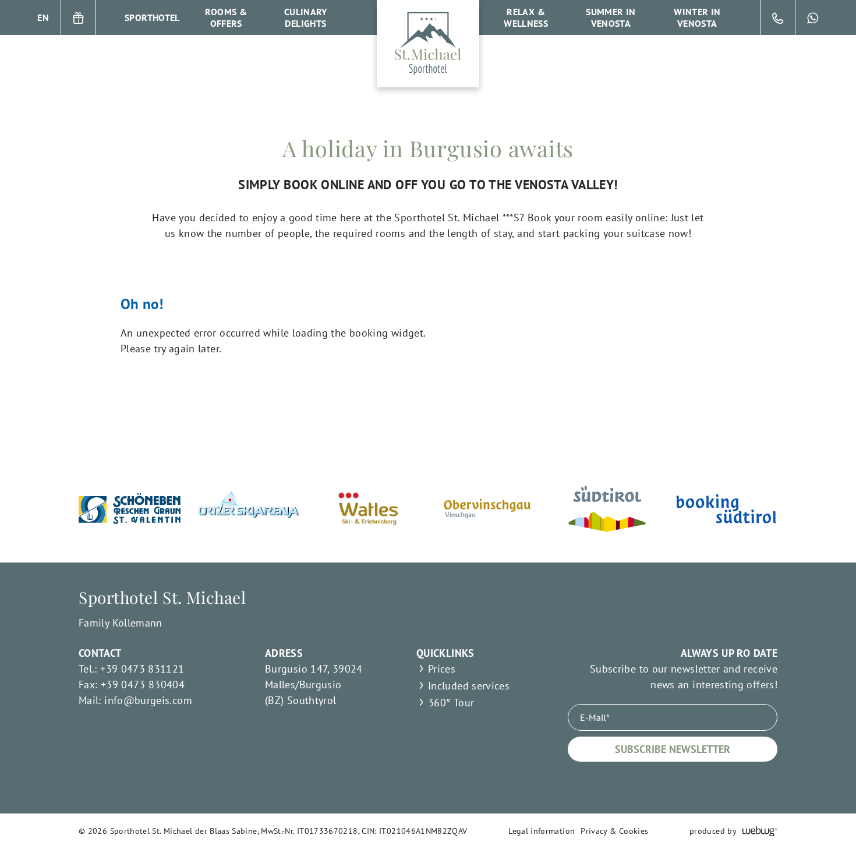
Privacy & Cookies (614, 831)
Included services (469, 685)
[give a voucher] (78, 17)
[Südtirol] (607, 509)
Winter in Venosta (697, 17)
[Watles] (368, 508)
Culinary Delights (305, 17)
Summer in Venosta (610, 17)
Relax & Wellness (526, 17)
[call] (778, 17)
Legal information (541, 831)
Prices (441, 668)
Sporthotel (152, 17)
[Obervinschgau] (488, 508)
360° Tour (451, 702)
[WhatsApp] (812, 17)
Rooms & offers (226, 17)
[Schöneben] (130, 508)
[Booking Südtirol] (726, 508)
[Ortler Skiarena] (249, 509)
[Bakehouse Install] (428, 43)
